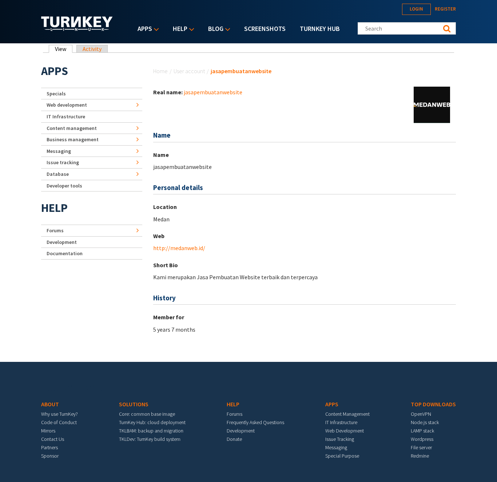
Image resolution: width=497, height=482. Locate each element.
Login (416, 9)
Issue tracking (63, 162)
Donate (234, 439)
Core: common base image (147, 414)
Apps (143, 29)
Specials (56, 93)
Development (62, 242)
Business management (73, 139)
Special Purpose (342, 456)
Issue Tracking (339, 439)
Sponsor (50, 456)
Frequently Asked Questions (255, 422)
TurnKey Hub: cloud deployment (152, 422)
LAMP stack (422, 430)
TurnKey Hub (320, 28)
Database (58, 174)
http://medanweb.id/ (179, 248)
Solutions (133, 404)
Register (445, 9)
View (63, 48)
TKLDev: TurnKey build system (149, 439)
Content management (72, 128)
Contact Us (52, 439)
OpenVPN (421, 414)
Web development (67, 105)
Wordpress (422, 439)
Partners (49, 447)
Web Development (344, 430)
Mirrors (48, 430)
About (50, 404)
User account (189, 71)
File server (421, 447)
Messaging (59, 151)
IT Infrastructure (66, 116)
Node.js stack (425, 422)
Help (178, 29)
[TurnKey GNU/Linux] (77, 28)
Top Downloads (433, 404)
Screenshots (265, 28)
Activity (92, 48)
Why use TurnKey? (59, 414)
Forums (55, 230)
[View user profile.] (432, 104)
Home (160, 71)
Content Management (347, 414)
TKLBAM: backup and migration (151, 430)
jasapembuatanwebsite (213, 92)
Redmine (420, 456)
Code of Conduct (59, 422)
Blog (213, 29)
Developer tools (64, 185)
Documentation (65, 253)
